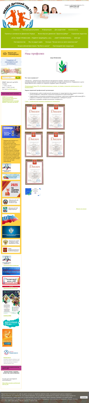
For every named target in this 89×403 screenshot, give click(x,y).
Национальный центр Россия (11, 288)
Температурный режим (31, 30)
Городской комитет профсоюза (11, 265)
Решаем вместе (7, 357)
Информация (47, 30)
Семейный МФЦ (7, 315)
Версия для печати (81, 208)
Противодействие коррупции (63, 46)
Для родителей (60, 30)
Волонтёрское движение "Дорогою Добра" (53, 34)
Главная (26, 50)
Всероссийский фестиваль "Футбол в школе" (34, 46)
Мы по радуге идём (36, 42)
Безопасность (73, 30)
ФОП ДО (77, 38)
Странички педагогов (79, 34)
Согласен (83, 397)
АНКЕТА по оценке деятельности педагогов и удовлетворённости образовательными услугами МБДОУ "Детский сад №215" (10, 99)
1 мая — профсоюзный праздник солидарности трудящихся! (42, 101)
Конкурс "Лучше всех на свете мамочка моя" (62, 42)
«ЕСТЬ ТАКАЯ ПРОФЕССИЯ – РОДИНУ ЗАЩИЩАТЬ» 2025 (31, 38)
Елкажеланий (6, 138)
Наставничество (19, 42)
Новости (16, 30)
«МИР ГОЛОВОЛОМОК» (62, 38)
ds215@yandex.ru (12, 89)
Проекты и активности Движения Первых (20, 34)
